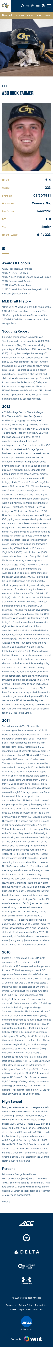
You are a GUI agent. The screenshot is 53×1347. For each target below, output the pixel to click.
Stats (39, 15)
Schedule (19, 15)
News (47, 15)
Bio (3, 248)
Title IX (13, 1309)
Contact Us (11, 1305)
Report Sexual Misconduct (31, 1309)
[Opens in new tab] (26, 1223)
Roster (30, 15)
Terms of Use (41, 1305)
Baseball (7, 15)
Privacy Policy (25, 1305)
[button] (23, 6)
